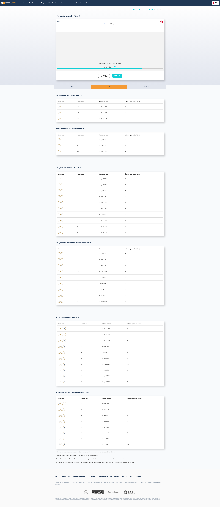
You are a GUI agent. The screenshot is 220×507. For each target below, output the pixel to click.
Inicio (135, 10)
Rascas (138, 476)
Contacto (119, 482)
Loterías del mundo (75, 3)
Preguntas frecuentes (62, 482)
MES (72, 86)
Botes (88, 3)
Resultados (143, 10)
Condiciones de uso (131, 482)
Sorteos (124, 476)
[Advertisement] (110, 46)
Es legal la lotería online (95, 482)
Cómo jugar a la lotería (78, 482)
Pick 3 (151, 10)
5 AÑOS (146, 86)
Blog (131, 476)
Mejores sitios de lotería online (52, 3)
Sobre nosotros (109, 482)
